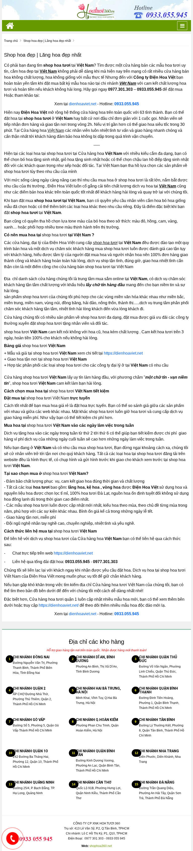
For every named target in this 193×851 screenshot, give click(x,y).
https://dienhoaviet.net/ (59, 605)
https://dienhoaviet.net (123, 353)
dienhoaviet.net (82, 104)
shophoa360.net (100, 846)
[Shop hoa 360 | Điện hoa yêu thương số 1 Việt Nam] (96, 10)
